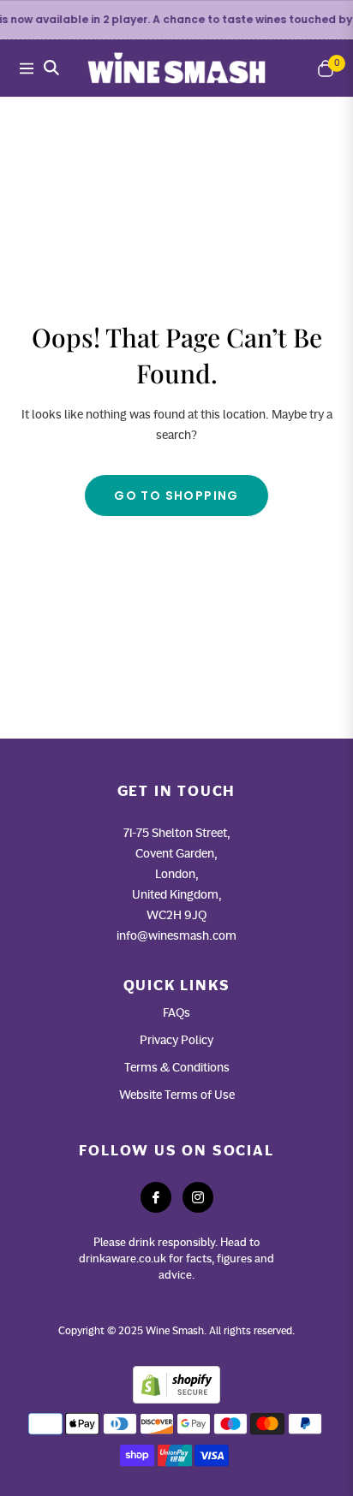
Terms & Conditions (177, 1067)
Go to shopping (176, 495)
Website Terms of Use (177, 1094)
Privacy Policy (176, 1040)
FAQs (176, 1012)
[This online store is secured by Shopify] (176, 1383)
